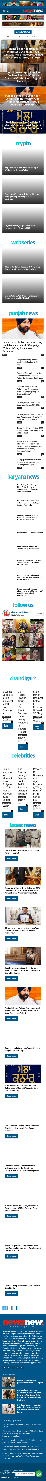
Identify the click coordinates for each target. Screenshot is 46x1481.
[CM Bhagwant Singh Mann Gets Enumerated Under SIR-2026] (8, 405)
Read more (6, 726)
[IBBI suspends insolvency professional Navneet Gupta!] (23, 838)
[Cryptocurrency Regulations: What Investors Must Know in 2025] (23, 220)
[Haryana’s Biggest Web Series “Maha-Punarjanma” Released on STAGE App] (8, 562)
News (5, 355)
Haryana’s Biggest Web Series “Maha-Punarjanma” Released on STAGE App (29, 562)
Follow (39, 614)
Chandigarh (7, 717)
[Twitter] (18, 1367)
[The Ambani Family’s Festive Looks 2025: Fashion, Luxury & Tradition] (23, 763)
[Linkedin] (13, 1367)
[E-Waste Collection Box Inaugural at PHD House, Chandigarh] (7, 686)
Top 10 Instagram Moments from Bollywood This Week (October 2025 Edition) (7, 784)
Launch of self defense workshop (30, 533)
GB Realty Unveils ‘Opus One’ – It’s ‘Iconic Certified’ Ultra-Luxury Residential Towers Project (23, 711)
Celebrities (6, 803)
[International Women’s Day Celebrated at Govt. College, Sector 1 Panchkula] (8, 503)
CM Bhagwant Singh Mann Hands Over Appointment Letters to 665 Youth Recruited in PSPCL (30, 417)
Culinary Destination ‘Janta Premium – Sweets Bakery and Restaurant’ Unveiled (28, 518)
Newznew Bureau (21, 738)
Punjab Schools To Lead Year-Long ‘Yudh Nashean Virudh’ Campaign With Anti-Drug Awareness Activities (22, 347)
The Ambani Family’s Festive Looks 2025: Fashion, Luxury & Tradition (23, 781)
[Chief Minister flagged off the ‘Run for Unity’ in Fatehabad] (8, 547)
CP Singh (5, 719)
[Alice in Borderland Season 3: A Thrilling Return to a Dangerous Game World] (23, 261)
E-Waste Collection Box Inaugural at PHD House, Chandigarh (7, 702)
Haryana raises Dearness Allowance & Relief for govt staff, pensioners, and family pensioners (30, 592)
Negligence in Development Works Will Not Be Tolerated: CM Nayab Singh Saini (29, 577)
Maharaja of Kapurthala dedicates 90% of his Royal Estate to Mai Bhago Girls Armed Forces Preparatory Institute (22, 890)
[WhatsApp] (22, 1367)
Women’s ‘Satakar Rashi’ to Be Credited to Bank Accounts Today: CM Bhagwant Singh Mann (30, 375)
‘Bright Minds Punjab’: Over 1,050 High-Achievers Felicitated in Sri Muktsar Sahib (30, 430)
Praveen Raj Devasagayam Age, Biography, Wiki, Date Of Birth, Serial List (38, 784)
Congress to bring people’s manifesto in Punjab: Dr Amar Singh (28, 362)
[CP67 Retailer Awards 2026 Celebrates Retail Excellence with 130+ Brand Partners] (23, 1114)
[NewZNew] (33, 11)
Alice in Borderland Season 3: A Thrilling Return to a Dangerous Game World (22, 268)
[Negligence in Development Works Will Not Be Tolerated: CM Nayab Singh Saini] (8, 577)
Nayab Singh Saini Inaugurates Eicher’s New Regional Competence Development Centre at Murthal (23, 1248)
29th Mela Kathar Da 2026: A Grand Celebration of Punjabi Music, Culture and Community (21, 1088)
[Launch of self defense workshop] (8, 533)
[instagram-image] (9, 626)
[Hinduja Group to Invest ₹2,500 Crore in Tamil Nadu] (23, 1274)
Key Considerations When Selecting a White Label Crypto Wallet (21, 169)
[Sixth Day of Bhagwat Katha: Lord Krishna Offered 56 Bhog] (38, 686)
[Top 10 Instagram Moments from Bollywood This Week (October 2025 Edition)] (7, 763)
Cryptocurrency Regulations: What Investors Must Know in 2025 (20, 227)
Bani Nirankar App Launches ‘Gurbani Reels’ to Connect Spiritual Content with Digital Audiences (22, 970)
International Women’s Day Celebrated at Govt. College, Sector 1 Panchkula (28, 503)
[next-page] (20, 1308)
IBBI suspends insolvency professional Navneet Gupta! (30, 1381)
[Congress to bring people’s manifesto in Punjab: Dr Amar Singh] (8, 362)
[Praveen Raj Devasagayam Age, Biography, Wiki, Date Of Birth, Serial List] (38, 763)
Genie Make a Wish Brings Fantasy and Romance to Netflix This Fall (22, 297)
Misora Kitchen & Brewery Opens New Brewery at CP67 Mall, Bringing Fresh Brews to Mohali (21, 1208)
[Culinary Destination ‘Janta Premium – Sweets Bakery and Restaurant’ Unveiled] (8, 518)
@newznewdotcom (20, 612)
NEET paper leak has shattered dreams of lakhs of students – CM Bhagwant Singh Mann (29, 462)
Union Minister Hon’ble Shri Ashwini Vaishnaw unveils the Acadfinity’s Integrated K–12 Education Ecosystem (22, 1168)
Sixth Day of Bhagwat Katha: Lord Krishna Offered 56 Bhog (38, 702)
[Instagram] (9, 1367)
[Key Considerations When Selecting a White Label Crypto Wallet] (23, 162)
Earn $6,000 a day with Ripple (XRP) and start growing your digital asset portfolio (22, 196)
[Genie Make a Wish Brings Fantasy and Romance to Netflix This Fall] (23, 290)
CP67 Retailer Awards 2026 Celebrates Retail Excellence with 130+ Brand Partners (22, 1128)
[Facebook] (4, 1367)
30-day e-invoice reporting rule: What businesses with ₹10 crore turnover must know (22, 930)
